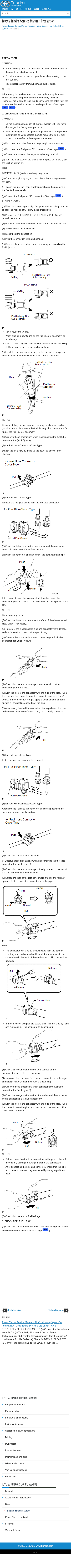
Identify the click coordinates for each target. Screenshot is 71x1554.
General (9, 1491)
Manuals (5, 9)
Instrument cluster (14, 1424)
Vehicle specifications (16, 1470)
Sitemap (28, 9)
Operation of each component (20, 1430)
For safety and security (16, 1417)
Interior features (13, 1450)
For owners (10, 1476)
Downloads (46, 9)
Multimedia (10, 1444)
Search (36, 9)
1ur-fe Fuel (54, 26)
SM (17, 9)
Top (21, 9)
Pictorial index (12, 1411)
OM (12, 9)
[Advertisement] (35, 42)
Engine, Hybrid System (38, 26)
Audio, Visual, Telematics (18, 1497)
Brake (8, 1504)
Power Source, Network (17, 1517)
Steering (9, 1523)
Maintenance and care (16, 1457)
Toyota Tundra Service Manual (14, 26)
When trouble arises (15, 1463)
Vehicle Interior (12, 1530)
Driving (8, 1437)
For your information (15, 1404)
